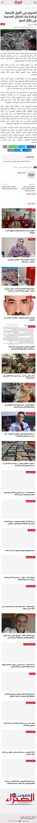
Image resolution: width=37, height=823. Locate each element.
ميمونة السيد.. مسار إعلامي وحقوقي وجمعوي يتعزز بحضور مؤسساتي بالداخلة (19, 493)
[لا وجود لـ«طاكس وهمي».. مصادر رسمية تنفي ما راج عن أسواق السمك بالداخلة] (18, 451)
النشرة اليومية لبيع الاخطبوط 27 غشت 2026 (19, 550)
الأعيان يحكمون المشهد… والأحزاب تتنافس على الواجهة (19, 318)
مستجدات (31, 239)
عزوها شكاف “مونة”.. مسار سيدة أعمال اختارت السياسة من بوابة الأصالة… (19, 578)
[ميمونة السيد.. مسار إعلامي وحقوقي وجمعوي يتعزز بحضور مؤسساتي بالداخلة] (18, 480)
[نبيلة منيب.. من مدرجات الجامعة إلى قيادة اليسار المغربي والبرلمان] (18, 711)
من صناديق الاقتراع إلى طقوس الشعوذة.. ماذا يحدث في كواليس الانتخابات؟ (19, 434)
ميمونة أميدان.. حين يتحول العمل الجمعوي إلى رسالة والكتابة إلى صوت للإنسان (19, 405)
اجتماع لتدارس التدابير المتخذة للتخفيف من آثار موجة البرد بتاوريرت (28, 188)
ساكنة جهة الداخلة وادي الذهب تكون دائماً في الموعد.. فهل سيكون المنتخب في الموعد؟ (19, 289)
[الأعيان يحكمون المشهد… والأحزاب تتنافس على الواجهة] (18, 305)
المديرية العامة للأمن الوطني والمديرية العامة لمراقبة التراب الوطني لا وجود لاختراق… (19, 694)
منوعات (2, 24)
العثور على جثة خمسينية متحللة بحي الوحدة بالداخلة (9, 187)
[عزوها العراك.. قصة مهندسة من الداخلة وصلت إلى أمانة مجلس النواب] (18, 594)
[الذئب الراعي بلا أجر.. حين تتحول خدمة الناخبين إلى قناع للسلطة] (18, 363)
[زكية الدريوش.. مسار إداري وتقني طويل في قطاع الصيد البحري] (18, 740)
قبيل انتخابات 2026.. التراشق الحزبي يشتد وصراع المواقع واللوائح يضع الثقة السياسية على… (18, 636)
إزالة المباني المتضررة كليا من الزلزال (25, 167)
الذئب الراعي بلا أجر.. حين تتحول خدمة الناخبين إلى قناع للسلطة (18, 376)
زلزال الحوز (15, 167)
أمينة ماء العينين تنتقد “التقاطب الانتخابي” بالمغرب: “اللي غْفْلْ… (20, 260)
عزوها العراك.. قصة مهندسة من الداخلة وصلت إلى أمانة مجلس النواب (18, 607)
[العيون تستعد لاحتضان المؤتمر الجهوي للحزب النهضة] (18, 218)
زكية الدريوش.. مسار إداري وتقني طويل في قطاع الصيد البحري (18, 753)
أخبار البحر (31, 530)
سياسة (32, 268)
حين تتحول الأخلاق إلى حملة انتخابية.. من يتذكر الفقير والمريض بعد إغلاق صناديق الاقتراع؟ (19, 782)
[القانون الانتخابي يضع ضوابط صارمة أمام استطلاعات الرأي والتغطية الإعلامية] (18, 334)
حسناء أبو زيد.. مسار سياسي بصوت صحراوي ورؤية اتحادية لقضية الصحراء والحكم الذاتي (18, 665)
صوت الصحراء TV (29, 644)
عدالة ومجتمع (30, 210)
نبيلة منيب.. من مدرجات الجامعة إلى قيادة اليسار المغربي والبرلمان (18, 724)
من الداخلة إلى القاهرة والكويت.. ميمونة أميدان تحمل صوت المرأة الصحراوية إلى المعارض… (19, 522)
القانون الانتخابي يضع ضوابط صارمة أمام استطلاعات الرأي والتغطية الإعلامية (21, 347)
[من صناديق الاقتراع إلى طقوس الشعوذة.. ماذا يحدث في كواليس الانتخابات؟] (18, 421)
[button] (31, 146)
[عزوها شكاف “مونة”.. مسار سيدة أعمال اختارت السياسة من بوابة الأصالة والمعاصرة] (18, 565)
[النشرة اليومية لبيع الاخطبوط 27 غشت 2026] (18, 538)
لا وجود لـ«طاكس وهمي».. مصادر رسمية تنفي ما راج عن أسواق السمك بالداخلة (18, 464)
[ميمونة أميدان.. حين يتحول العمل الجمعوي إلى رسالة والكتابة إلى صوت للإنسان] (18, 392)
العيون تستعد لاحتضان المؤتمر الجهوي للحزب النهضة (19, 231)
